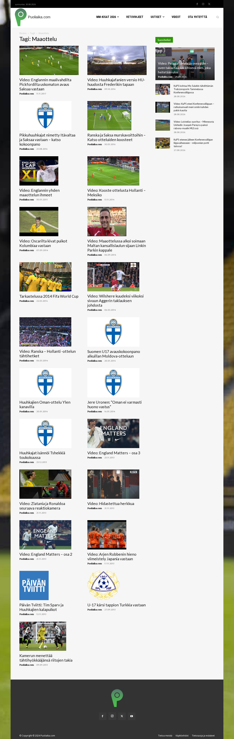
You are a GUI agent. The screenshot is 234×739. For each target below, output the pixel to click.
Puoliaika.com (26, 93)
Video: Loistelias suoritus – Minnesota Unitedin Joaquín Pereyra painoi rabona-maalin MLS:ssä (194, 125)
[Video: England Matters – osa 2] (49, 534)
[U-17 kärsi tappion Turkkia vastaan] (117, 585)
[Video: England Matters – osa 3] (117, 433)
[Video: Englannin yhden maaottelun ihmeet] (49, 171)
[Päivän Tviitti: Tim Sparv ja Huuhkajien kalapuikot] (49, 585)
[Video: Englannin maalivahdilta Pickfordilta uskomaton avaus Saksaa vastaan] (49, 60)
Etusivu (23, 33)
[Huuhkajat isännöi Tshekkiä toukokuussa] (49, 433)
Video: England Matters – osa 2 (45, 554)
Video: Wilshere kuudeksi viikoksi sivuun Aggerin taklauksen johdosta (115, 300)
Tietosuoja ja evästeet (203, 735)
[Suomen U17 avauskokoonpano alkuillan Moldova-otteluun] (117, 332)
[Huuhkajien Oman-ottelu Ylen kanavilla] (49, 382)
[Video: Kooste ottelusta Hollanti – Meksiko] (117, 171)
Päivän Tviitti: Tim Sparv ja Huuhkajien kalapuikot (41, 607)
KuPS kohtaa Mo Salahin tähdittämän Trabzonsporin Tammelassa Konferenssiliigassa (193, 89)
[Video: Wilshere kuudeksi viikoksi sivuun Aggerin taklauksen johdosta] (117, 276)
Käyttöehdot (182, 735)
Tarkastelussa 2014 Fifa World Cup (48, 296)
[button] (217, 17)
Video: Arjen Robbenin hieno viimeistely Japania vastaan (111, 556)
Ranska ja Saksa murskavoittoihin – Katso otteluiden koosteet (116, 137)
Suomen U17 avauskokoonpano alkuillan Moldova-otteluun (113, 353)
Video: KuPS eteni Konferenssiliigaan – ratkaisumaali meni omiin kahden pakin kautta (194, 107)
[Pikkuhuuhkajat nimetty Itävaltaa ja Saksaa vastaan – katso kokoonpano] (49, 115)
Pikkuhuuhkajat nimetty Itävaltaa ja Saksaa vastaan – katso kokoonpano (47, 139)
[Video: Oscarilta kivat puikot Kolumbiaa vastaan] (49, 221)
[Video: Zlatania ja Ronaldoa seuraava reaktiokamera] (49, 484)
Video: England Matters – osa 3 (113, 452)
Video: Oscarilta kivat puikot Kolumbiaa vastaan (43, 243)
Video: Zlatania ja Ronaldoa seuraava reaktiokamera (42, 505)
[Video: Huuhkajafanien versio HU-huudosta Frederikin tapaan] (117, 60)
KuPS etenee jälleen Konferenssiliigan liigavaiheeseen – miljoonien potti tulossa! (193, 143)
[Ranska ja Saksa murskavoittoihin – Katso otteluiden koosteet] (117, 115)
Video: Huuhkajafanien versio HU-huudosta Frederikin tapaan (116, 82)
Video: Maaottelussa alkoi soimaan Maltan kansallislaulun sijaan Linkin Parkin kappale (116, 245)
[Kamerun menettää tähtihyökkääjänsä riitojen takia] (49, 636)
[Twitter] (209, 4)
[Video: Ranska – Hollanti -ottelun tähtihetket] (49, 332)
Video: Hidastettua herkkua (110, 503)
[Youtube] (131, 716)
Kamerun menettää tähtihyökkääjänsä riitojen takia (45, 657)
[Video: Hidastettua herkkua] (117, 484)
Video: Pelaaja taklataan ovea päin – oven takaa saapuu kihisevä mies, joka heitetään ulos (184, 67)
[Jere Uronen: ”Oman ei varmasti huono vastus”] (117, 382)
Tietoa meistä (165, 735)
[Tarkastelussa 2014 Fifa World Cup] (49, 276)
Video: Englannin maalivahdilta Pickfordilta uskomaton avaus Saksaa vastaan (45, 84)
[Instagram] (203, 4)
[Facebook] (197, 4)
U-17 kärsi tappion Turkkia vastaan (116, 605)
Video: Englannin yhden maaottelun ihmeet (39, 192)
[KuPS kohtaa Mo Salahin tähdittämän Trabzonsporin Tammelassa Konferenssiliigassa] (162, 89)
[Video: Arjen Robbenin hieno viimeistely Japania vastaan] (117, 534)
